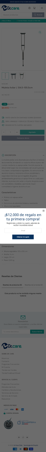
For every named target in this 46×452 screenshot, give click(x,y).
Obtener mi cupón (23, 237)
